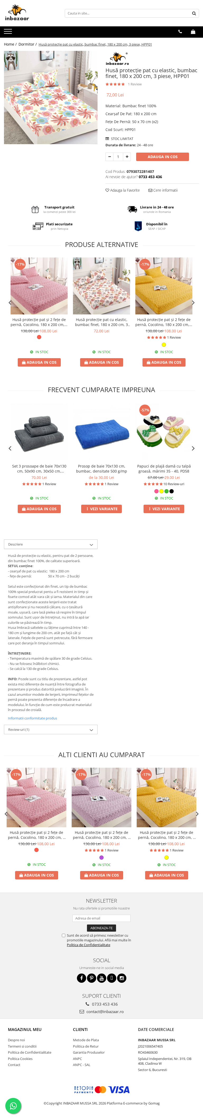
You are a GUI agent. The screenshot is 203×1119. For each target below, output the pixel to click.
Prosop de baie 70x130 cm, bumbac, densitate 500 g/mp (101, 469)
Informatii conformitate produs (32, 718)
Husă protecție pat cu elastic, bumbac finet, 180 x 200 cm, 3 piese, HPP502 (101, 322)
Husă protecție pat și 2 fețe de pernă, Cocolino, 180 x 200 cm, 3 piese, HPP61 (39, 322)
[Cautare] (194, 13)
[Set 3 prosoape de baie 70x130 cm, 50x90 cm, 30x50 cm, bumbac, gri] (39, 431)
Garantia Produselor (89, 1052)
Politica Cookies (20, 1058)
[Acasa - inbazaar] (30, 13)
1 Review (135, 84)
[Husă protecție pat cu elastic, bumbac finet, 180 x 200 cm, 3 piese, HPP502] (101, 285)
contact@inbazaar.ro (104, 1011)
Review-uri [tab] (18, 729)
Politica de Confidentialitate (88, 944)
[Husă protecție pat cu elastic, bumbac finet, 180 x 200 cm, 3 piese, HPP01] (51, 97)
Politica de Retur (86, 1046)
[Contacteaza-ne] (180, 31)
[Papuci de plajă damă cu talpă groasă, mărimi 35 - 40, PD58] (163, 431)
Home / (11, 44)
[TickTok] (111, 978)
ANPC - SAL (81, 1064)
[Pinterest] (91, 978)
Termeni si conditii (22, 1046)
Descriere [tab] (15, 544)
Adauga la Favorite (124, 190)
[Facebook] (81, 978)
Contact (14, 1064)
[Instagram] (121, 978)
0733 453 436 (104, 1004)
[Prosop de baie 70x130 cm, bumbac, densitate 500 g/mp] (101, 431)
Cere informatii (165, 190)
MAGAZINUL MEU (24, 1029)
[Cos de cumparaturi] (193, 31)
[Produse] (8, 33)
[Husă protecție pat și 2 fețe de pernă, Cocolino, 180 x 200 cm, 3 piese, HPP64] (101, 797)
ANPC (77, 1058)
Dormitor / (28, 44)
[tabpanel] (51, 97)
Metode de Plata (86, 1040)
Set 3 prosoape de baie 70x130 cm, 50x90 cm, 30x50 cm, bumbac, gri (39, 469)
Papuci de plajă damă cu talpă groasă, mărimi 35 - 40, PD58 (164, 469)
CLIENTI (80, 1029)
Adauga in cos (163, 156)
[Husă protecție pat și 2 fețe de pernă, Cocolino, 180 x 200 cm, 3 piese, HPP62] (163, 285)
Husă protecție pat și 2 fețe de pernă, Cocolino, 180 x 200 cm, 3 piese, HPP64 (101, 835)
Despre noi (16, 1040)
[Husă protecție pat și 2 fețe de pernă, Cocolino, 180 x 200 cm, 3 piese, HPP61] (39, 285)
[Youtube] (101, 978)
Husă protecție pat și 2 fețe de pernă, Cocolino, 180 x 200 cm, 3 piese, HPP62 (163, 322)
